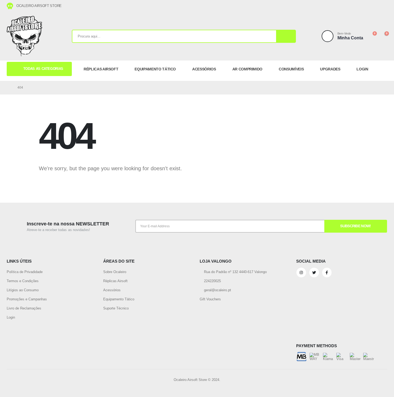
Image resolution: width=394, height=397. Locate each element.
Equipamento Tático (118, 299)
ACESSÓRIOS (204, 69)
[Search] (285, 36)
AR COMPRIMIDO (247, 69)
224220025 (212, 281)
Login (11, 317)
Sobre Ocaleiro (114, 272)
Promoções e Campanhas (27, 299)
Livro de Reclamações (24, 308)
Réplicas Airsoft (115, 281)
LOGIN (362, 69)
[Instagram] (375, 6)
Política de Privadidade (25, 272)
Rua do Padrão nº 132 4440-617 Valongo (235, 272)
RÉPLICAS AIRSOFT (101, 69)
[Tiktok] (381, 6)
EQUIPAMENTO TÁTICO (155, 69)
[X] (363, 6)
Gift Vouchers (210, 299)
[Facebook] (356, 6)
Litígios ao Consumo (23, 290)
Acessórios (112, 290)
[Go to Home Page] (8, 87)
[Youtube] (369, 6)
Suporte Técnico (116, 308)
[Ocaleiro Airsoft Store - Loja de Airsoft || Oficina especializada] (24, 36)
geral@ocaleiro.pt (217, 290)
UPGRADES (330, 69)
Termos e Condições (23, 281)
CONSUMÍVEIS (291, 69)
